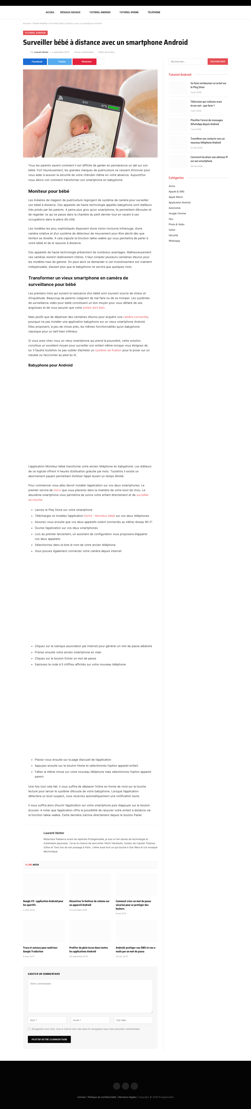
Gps (171, 218)
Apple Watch (176, 196)
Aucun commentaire (84, 52)
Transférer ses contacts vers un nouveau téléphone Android (208, 141)
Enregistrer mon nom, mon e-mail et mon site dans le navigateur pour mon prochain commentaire (86, 1028)
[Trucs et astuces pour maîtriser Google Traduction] (44, 931)
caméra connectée (135, 317)
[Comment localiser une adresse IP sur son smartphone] (178, 161)
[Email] (11, 209)
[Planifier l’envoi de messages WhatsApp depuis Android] (178, 124)
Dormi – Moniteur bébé (99, 515)
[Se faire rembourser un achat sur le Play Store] (178, 87)
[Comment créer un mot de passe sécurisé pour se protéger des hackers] (137, 885)
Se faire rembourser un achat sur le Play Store (208, 85)
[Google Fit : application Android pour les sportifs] (44, 885)
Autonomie (174, 207)
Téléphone (154, 12)
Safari (172, 229)
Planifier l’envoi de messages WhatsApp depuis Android (207, 122)
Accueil (50, 12)
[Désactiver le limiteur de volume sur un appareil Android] (90, 885)
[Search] (244, 12)
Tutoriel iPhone (129, 12)
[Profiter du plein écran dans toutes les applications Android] (90, 931)
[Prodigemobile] (21, 12)
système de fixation (108, 350)
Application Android (180, 202)
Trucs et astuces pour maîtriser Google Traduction (40, 949)
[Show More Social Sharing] (100, 61)
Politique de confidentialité (102, 1097)
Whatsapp (174, 240)
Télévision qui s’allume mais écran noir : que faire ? (206, 104)
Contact (81, 1097)
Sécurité (173, 235)
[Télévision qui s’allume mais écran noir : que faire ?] (178, 106)
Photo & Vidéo (176, 224)
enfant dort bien (94, 307)
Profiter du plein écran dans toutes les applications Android (88, 949)
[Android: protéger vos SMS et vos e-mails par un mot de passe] (137, 931)
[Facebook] (11, 174)
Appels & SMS (176, 191)
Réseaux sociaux (70, 12)
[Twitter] (11, 183)
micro (57, 490)
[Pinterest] (11, 200)
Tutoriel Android (99, 12)
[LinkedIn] (11, 191)
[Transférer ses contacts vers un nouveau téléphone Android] (178, 142)
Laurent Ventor (41, 52)
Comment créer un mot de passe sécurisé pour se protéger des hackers (133, 904)
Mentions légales (127, 1097)
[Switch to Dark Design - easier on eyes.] (240, 12)
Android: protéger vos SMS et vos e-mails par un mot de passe (136, 949)
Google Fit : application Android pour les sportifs (43, 903)
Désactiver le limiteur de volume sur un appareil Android (89, 903)
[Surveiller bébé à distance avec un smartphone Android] (90, 113)
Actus (172, 186)
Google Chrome (177, 213)
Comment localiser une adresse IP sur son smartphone (209, 159)
